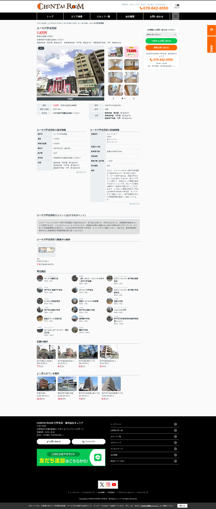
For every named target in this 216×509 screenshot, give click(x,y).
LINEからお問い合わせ (161, 41)
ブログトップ (115, 443)
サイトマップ (143, 492)
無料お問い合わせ (161, 47)
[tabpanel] (123, 71)
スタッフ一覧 (103, 16)
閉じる (182, 506)
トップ (50, 16)
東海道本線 (109, 116)
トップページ (115, 424)
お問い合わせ (156, 16)
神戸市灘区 (46, 40)
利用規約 (111, 492)
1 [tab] (122, 98)
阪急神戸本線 (110, 118)
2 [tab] (125, 98)
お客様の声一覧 (116, 430)
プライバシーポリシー (126, 492)
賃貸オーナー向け (117, 461)
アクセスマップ (116, 449)
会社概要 (130, 16)
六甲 (119, 118)
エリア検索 (76, 16)
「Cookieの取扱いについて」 (150, 506)
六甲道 (118, 116)
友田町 (53, 40)
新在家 (116, 113)
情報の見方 (82, 172)
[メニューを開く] (175, 16)
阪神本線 (108, 113)
